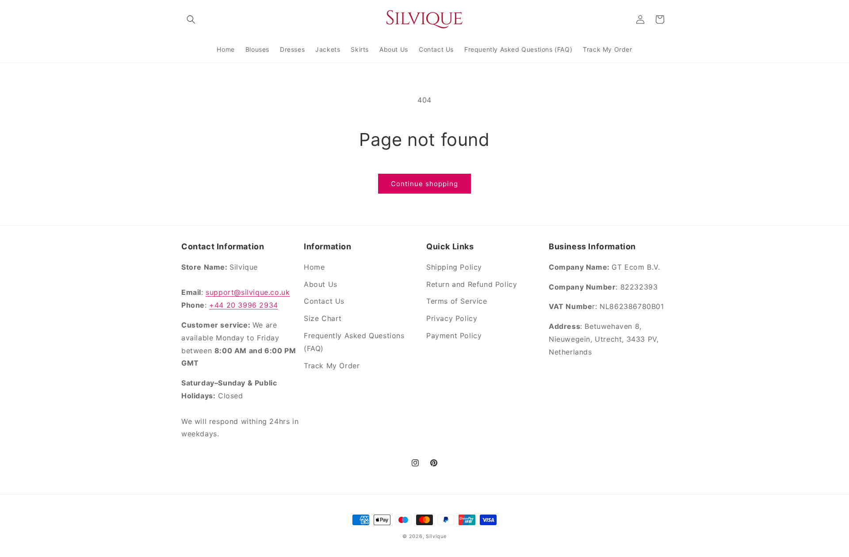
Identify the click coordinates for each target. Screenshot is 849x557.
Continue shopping (424, 183)
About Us (320, 284)
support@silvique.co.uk (248, 292)
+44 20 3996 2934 (243, 305)
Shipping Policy (454, 267)
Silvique (436, 536)
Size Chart (323, 318)
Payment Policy (454, 335)
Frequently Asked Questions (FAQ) (354, 342)
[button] (191, 19)
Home (314, 267)
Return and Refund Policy (471, 284)
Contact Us (324, 301)
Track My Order (331, 365)
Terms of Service (456, 301)
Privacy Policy (451, 318)
